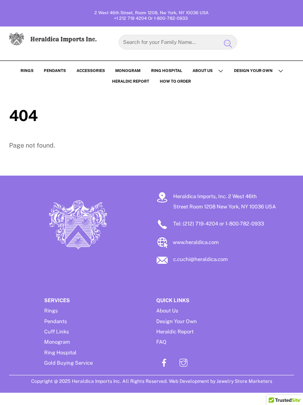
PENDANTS (55, 70)
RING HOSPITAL (166, 70)
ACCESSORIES (91, 70)
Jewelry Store (232, 381)
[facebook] (164, 361)
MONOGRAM (127, 70)
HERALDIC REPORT (130, 81)
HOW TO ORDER (175, 81)
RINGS (27, 70)
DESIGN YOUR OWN (253, 70)
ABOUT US (203, 70)
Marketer (258, 381)
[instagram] (183, 361)
